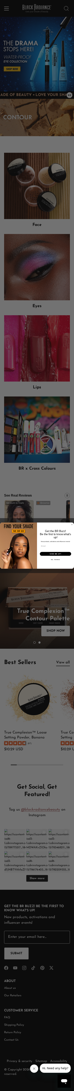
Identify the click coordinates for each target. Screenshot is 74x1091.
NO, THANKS (55, 559)
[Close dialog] (72, 524)
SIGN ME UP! (55, 554)
